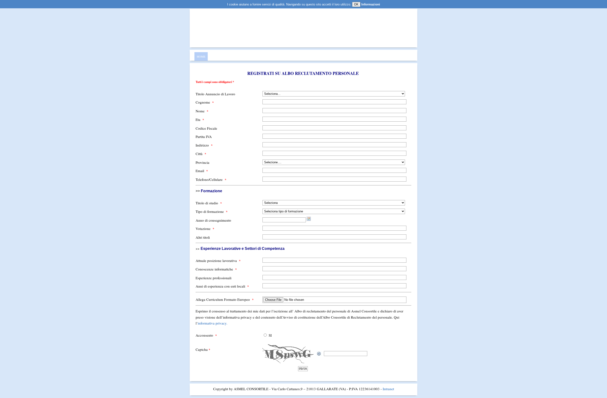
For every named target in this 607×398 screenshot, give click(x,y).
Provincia (202, 162)
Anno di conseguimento (213, 220)
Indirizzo (204, 145)
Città (201, 153)
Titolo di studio (209, 203)
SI (270, 335)
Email (202, 170)
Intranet (388, 388)
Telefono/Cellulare (211, 179)
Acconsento (206, 335)
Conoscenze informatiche (216, 269)
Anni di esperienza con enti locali (222, 286)
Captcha (203, 349)
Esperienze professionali (213, 277)
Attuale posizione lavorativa (218, 260)
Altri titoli (203, 237)
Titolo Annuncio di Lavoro (215, 93)
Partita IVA (204, 136)
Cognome (205, 102)
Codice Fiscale (206, 128)
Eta (200, 119)
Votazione (205, 228)
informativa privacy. (212, 323)
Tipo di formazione (211, 211)
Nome (202, 111)
